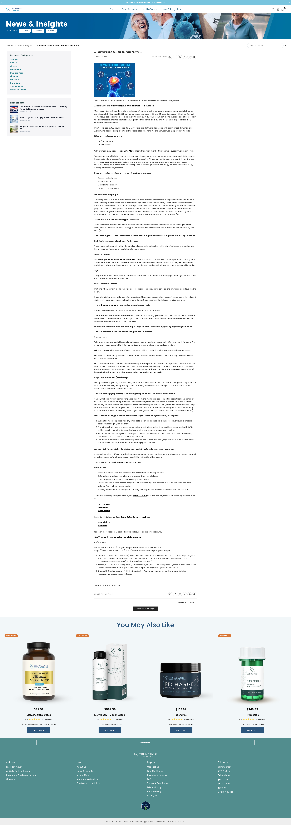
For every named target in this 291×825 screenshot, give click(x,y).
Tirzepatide (252, 714)
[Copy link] (194, 56)
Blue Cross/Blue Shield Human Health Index (132, 106)
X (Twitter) (226, 771)
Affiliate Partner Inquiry (18, 771)
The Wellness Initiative (88, 783)
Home (10, 45)
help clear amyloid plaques (127, 537)
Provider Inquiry (14, 766)
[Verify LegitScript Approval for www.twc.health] (145, 809)
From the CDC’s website (106, 305)
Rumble (224, 779)
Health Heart (16, 69)
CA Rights (152, 795)
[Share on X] (180, 56)
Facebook (225, 775)
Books (51, 30)
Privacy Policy (154, 787)
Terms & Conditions (157, 783)
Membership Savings (88, 779)
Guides (24, 30)
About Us (81, 766)
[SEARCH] (273, 9)
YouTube (225, 783)
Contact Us (153, 766)
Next (192, 603)
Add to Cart (39, 730)
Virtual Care (83, 775)
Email (223, 787)
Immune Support (18, 73)
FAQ (149, 779)
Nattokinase (104, 504)
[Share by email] (170, 56)
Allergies (14, 59)
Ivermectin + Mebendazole (109, 714)
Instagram (225, 766)
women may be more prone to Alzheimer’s (120, 151)
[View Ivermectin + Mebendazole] (110, 671)
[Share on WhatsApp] (189, 56)
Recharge (181, 714)
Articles (38, 30)
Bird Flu (13, 62)
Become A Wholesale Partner (21, 775)
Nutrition (14, 79)
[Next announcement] (289, 2)
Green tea (103, 507)
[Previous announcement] (1, 2)
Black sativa (104, 510)
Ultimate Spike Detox (39, 714)
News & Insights (25, 45)
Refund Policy (154, 791)
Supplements (16, 86)
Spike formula (140, 495)
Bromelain (103, 522)
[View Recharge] (181, 671)
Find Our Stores (155, 771)
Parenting (15, 83)
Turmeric (102, 525)
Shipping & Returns (157, 775)
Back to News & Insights (146, 609)
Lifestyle (14, 76)
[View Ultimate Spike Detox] (39, 671)
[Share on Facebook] (175, 56)
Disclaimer (146, 742)
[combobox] (267, 45)
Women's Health (18, 89)
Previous (182, 603)
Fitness (13, 66)
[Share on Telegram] (184, 56)
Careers (10, 779)
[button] (282, 9)
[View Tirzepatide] (252, 671)
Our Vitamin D (101, 537)
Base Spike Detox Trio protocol (130, 517)
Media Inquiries (225, 791)
